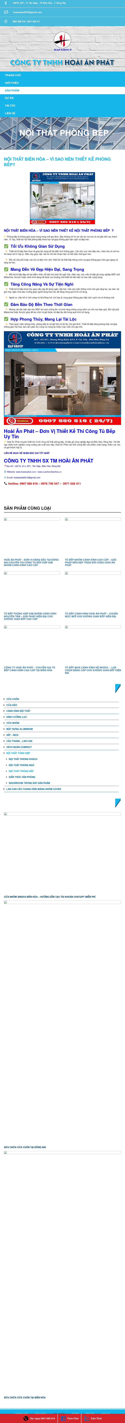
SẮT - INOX (12, 735)
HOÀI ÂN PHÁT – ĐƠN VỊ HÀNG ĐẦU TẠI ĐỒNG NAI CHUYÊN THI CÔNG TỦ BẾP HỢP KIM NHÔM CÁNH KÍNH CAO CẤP (31, 562)
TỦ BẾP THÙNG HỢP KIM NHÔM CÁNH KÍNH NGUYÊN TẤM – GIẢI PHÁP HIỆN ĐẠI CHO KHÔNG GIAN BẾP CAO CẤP (30, 616)
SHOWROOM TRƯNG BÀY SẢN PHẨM (29, 783)
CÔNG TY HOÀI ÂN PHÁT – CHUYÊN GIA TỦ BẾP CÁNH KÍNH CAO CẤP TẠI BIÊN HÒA (29, 669)
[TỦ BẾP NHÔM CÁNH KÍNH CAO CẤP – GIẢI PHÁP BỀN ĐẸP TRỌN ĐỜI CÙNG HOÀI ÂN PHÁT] (93, 536)
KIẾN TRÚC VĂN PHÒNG (22, 777)
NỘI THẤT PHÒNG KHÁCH (23, 759)
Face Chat (73, 1418)
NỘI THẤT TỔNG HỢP (18, 753)
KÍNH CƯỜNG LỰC (16, 716)
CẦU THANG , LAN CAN (19, 741)
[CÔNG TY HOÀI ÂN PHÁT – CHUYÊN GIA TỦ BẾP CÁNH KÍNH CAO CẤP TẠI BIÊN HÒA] (32, 644)
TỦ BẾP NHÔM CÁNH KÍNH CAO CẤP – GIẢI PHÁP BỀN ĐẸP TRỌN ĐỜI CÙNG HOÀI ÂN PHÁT (90, 562)
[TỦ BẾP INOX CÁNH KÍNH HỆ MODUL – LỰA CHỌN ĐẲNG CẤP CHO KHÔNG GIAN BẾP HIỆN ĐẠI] (93, 644)
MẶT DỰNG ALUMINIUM (19, 729)
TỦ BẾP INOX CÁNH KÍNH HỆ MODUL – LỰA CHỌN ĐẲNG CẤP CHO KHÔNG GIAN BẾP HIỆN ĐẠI (93, 670)
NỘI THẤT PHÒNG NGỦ (21, 765)
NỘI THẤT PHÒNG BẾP (21, 771)
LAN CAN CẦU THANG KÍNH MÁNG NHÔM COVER (33, 789)
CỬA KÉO (11, 705)
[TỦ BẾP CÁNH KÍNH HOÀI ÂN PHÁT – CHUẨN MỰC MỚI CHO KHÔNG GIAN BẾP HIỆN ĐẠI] (93, 590)
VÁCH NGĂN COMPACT (19, 747)
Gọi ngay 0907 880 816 (42, 1418)
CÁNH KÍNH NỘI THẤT (18, 710)
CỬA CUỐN (12, 699)
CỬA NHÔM (12, 723)
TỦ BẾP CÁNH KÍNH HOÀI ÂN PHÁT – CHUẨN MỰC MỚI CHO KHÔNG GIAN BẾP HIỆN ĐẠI (91, 615)
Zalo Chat (96, 1418)
